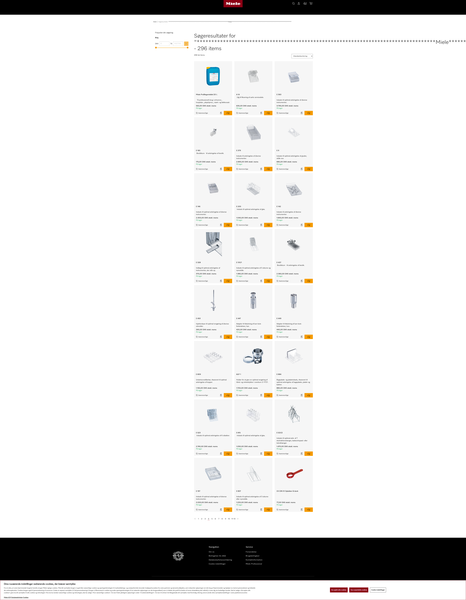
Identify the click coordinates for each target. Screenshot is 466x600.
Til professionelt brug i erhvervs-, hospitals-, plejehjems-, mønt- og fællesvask (212, 101)
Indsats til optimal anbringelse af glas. (251, 209)
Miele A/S (7, 597)
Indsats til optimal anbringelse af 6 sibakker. (213, 435)
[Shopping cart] (311, 4)
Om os (211, 552)
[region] (233, 590)
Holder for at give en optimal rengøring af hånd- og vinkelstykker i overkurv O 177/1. (252, 381)
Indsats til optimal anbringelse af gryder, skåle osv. (292, 157)
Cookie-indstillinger (378, 590)
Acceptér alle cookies (338, 590)
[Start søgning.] (293, 3)
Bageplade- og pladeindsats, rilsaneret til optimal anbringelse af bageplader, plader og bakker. (293, 382)
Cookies (25, 597)
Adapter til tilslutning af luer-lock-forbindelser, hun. (289, 325)
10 (229, 519)
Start (154, 22)
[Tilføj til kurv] (228, 113)
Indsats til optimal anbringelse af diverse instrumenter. (292, 101)
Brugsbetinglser (253, 556)
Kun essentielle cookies (359, 590)
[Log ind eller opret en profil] (299, 4)
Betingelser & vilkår (217, 556)
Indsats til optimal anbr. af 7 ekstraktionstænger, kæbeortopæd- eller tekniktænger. (292, 440)
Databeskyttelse (17, 597)
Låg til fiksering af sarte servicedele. (250, 97)
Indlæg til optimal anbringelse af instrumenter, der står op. (208, 269)
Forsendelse (251, 552)
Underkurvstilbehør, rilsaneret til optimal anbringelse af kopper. (211, 381)
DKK (156, 44)
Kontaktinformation (254, 560)
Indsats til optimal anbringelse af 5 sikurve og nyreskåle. (253, 269)
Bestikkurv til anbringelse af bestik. (210, 153)
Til (171, 44)
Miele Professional (254, 564)
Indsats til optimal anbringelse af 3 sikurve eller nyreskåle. (252, 498)
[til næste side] (237, 519)
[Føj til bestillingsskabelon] (221, 113)
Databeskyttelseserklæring (220, 560)
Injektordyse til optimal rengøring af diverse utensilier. (212, 325)
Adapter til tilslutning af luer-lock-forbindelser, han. (248, 325)
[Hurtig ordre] (305, 4)
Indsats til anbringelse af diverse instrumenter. (248, 157)
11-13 (233, 519)
